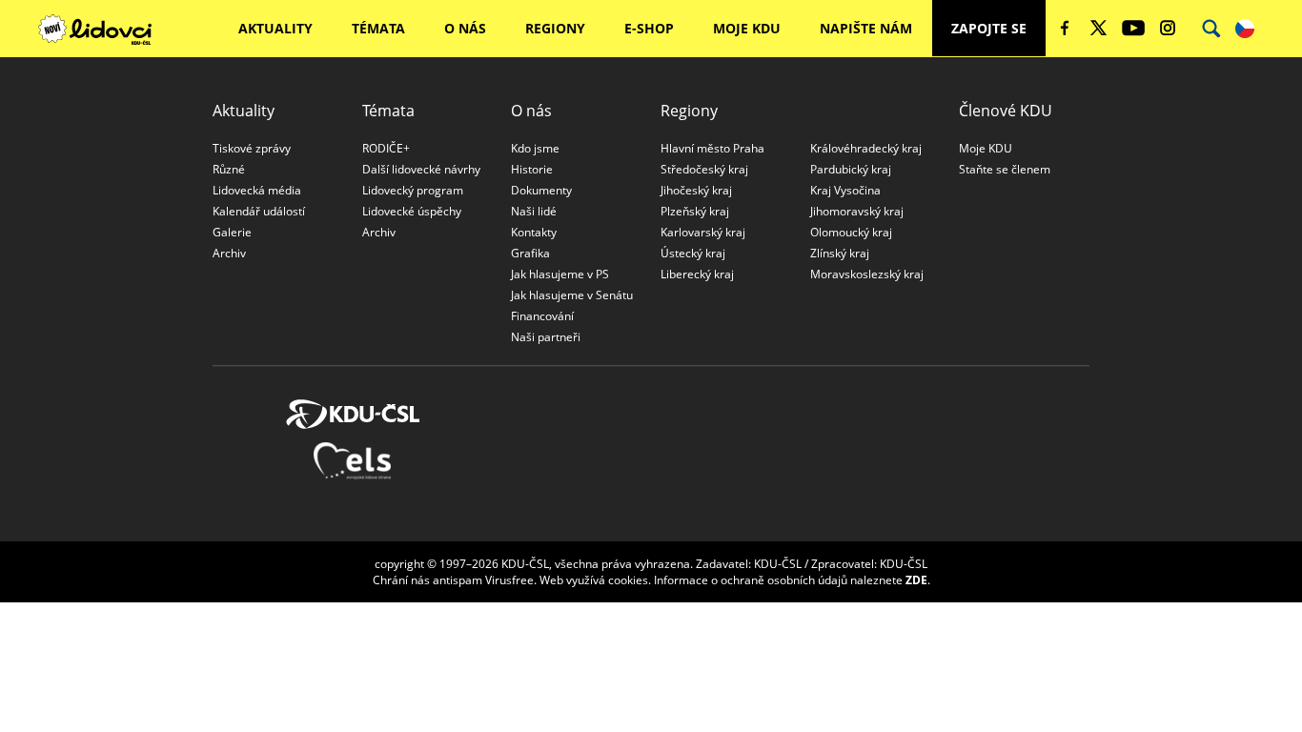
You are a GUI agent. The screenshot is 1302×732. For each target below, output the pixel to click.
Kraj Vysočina (845, 190)
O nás (465, 28)
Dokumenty (541, 190)
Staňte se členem (1004, 169)
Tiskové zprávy (252, 148)
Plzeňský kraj (695, 211)
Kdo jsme (535, 148)
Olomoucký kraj (851, 232)
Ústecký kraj (693, 253)
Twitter (1099, 27)
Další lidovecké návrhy (421, 169)
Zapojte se (989, 28)
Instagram (1167, 27)
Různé (229, 169)
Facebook (1064, 27)
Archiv (229, 253)
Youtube (1133, 27)
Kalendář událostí (259, 211)
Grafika (530, 253)
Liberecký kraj (697, 274)
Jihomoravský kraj (857, 211)
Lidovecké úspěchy (411, 211)
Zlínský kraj (839, 253)
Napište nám (866, 28)
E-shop (649, 28)
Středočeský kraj (704, 169)
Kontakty (534, 232)
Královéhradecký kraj (866, 148)
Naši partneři (545, 337)
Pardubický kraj (850, 169)
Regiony (555, 28)
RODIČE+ (386, 148)
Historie (532, 169)
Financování (542, 316)
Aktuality (275, 28)
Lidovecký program (412, 190)
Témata (378, 28)
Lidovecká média (257, 190)
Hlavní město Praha (712, 148)
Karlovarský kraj (703, 232)
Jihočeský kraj (696, 190)
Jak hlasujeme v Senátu (572, 295)
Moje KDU (747, 28)
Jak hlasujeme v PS (560, 274)
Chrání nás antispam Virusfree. (455, 580)
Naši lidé (534, 211)
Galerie (232, 232)
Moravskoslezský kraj (867, 274)
